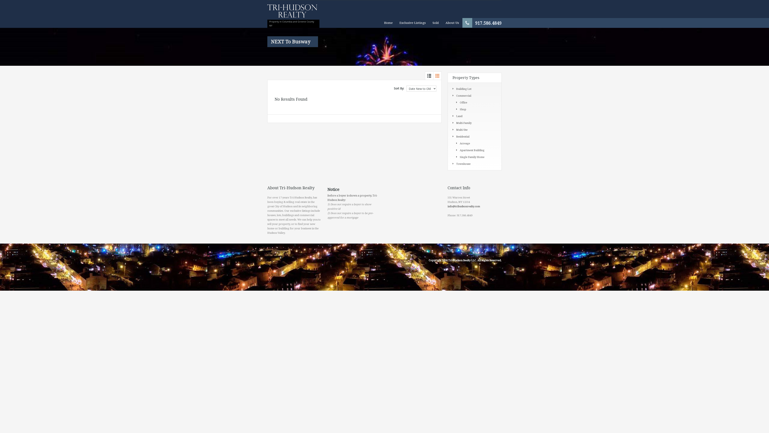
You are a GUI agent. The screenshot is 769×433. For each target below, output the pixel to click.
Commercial (463, 95)
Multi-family (464, 122)
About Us (452, 23)
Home (388, 23)
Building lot (463, 88)
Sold (436, 23)
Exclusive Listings (413, 23)
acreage (465, 143)
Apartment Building (472, 150)
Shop (463, 109)
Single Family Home (472, 157)
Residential (462, 136)
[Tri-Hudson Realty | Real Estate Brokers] (292, 13)
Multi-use (462, 129)
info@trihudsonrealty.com (464, 206)
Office (463, 102)
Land (459, 116)
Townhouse (463, 163)
